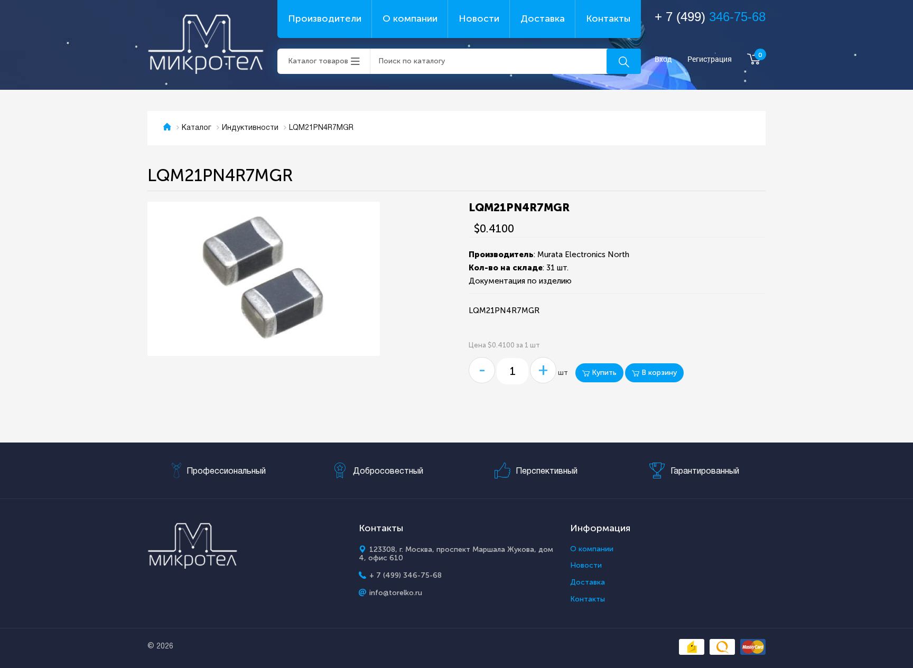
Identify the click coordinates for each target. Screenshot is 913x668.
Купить (603, 372)
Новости (479, 18)
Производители (324, 18)
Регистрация (709, 59)
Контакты (608, 18)
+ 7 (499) (710, 17)
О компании (410, 18)
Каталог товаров (318, 61)
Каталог (196, 128)
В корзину (658, 372)
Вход (663, 59)
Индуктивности (250, 128)
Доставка (542, 18)
